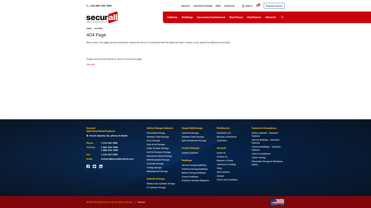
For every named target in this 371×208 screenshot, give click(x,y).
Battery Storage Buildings (194, 172)
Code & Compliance (261, 153)
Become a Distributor (227, 136)
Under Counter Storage (158, 148)
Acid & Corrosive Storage (159, 152)
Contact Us (229, 6)
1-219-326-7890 (109, 143)
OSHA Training (259, 157)
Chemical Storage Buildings (195, 169)
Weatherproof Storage (157, 171)
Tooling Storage (154, 167)
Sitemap (141, 202)
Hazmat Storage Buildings (194, 165)
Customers (222, 140)
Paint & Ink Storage (156, 144)
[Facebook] (88, 166)
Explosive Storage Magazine (195, 180)
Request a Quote (274, 6)
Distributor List (224, 133)
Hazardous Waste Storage (159, 156)
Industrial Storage (190, 133)
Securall (90, 64)
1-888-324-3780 (109, 150)
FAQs (218, 6)
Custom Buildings (190, 176)
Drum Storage (153, 140)
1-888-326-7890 (109, 147)
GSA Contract (223, 172)
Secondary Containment (211, 17)
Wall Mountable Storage (158, 159)
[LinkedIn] (101, 166)
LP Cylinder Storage (156, 187)
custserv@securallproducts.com (117, 159)
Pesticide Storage (155, 163)
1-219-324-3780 (109, 154)
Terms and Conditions (227, 179)
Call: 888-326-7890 (101, 5)
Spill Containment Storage (194, 140)
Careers (220, 176)
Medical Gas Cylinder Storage (161, 183)
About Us (185, 6)
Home (88, 28)
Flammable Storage (156, 133)
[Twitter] (94, 166)
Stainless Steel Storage (158, 136)
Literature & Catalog (202, 6)
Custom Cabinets (190, 153)
